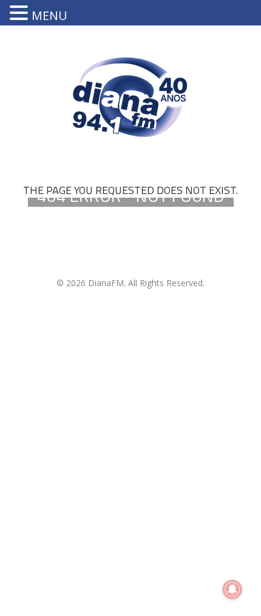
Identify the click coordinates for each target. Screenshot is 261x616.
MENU (49, 15)
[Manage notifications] (232, 589)
